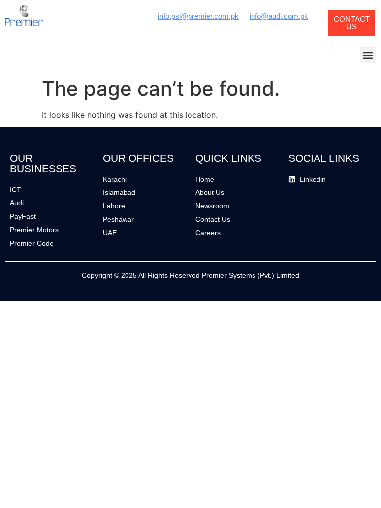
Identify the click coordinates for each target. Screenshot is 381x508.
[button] (368, 55)
